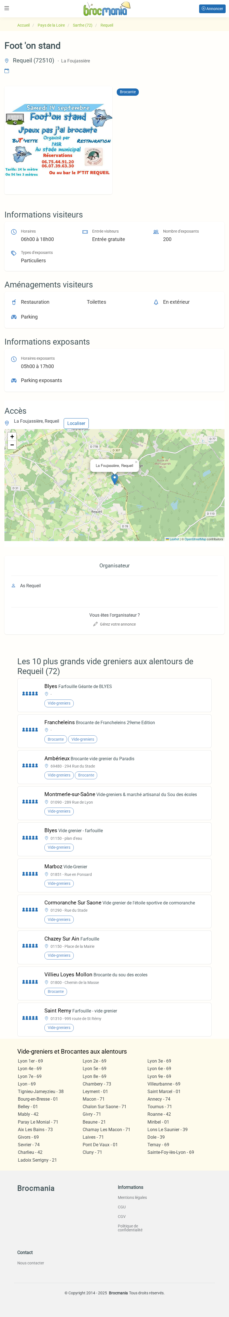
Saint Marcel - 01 (164, 1091)
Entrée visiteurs (105, 231)
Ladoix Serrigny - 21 (37, 1160)
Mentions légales (132, 1197)
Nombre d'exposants (181, 231)
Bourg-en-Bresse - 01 (38, 1099)
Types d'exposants (37, 252)
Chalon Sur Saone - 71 (105, 1106)
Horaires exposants (38, 358)
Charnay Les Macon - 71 (106, 1129)
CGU (122, 1207)
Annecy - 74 (158, 1099)
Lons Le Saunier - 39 (167, 1129)
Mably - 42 (28, 1114)
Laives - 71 (93, 1137)
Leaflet (174, 539)
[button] (114, 479)
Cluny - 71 (92, 1152)
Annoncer (214, 8)
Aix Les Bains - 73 (35, 1129)
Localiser (76, 423)
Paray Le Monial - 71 (38, 1122)
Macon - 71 (94, 1099)
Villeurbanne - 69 (163, 1084)
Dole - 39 (156, 1137)
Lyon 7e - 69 (30, 1076)
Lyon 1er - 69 (30, 1061)
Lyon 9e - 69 (159, 1076)
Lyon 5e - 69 (94, 1068)
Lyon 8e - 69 (94, 1076)
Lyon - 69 (27, 1084)
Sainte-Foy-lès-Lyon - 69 (170, 1152)
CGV (122, 1216)
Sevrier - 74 (29, 1144)
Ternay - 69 (158, 1144)
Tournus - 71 (159, 1106)
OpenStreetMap (195, 539)
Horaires (28, 231)
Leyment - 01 (95, 1091)
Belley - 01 (28, 1106)
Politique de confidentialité (130, 1228)
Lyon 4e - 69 (30, 1068)
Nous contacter (30, 1263)
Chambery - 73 (97, 1084)
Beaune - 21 (94, 1122)
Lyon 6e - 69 (159, 1068)
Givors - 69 (28, 1137)
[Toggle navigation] (6, 8)
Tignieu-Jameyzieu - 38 (41, 1091)
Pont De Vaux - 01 (100, 1144)
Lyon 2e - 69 (94, 1061)
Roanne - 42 (159, 1114)
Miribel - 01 (158, 1122)
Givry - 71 (92, 1114)
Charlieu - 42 (30, 1152)
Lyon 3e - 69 (159, 1061)
